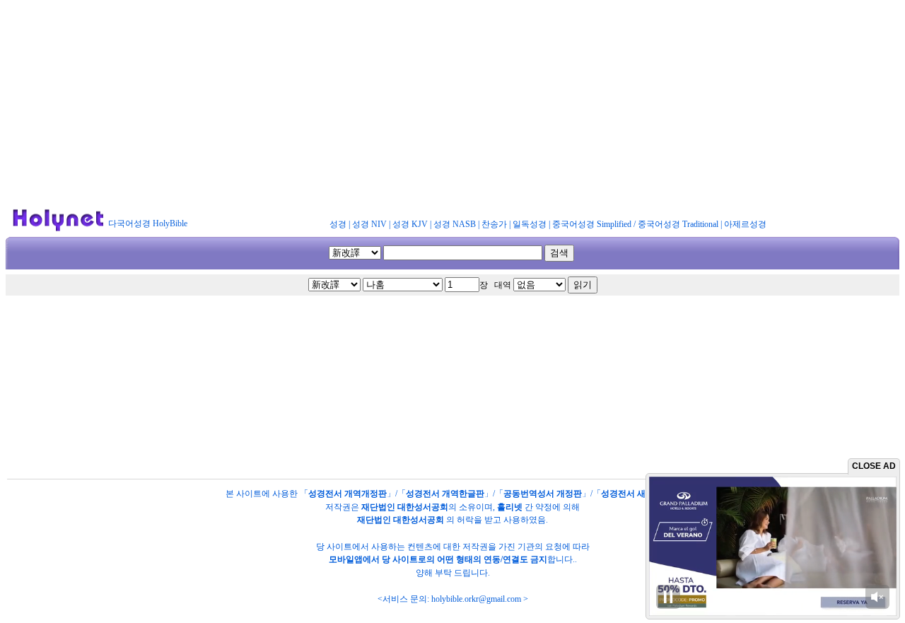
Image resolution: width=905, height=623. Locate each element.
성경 (337, 224)
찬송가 (494, 224)
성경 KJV (410, 224)
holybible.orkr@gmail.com (476, 599)
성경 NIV (369, 224)
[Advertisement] (452, 105)
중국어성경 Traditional (678, 224)
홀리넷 (509, 507)
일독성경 (530, 224)
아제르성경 (745, 224)
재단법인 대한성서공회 (404, 507)
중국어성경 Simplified (591, 224)
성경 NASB (454, 224)
